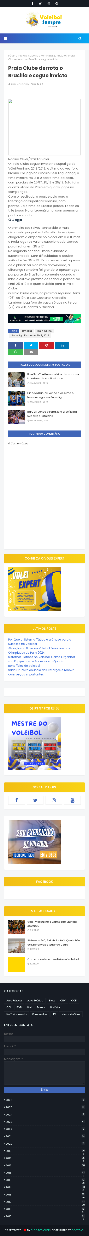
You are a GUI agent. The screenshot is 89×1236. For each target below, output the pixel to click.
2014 (45, 1187)
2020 (45, 1144)
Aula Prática (14, 1000)
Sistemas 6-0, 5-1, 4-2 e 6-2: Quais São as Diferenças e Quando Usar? (53, 942)
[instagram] (49, 3)
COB (74, 1000)
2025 (45, 1107)
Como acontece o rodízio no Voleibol (53, 959)
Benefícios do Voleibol (24, 666)
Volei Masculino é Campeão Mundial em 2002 (52, 924)
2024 (45, 1115)
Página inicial (17, 55)
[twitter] (40, 3)
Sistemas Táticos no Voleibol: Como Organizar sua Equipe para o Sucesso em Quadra (41, 659)
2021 (45, 1136)
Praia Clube (44, 331)
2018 (45, 1158)
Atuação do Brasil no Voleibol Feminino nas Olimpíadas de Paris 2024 (39, 650)
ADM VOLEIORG (20, 84)
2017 (45, 1165)
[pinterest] (56, 3)
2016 (45, 1173)
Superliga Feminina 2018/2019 (47, 55)
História (55, 1007)
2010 (45, 1216)
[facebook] (32, 3)
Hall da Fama (36, 1007)
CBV (63, 1000)
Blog (52, 1000)
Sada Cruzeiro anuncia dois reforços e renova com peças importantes (41, 672)
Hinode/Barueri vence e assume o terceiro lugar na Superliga (50, 395)
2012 (45, 1202)
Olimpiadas (39, 1014)
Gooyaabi (77, 1230)
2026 (45, 1100)
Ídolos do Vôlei (70, 1014)
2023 (45, 1122)
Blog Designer (40, 1230)
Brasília (27, 331)
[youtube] (72, 800)
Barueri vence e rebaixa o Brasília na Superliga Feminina (52, 414)
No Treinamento (16, 1014)
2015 (45, 1180)
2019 (45, 1151)
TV (54, 1014)
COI (8, 1007)
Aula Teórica (35, 1000)
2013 (45, 1195)
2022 (45, 1129)
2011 (45, 1209)
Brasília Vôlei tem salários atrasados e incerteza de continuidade (53, 376)
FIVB (19, 1007)
